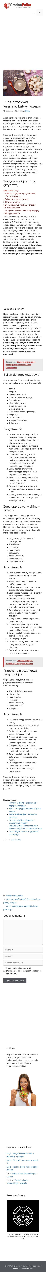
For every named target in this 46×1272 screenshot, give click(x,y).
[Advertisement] (23, 45)
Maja (9, 1153)
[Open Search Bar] (33, 12)
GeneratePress (27, 1268)
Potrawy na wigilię (14, 896)
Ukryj (16, 190)
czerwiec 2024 (16, 840)
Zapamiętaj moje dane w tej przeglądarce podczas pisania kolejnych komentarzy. (24, 971)
